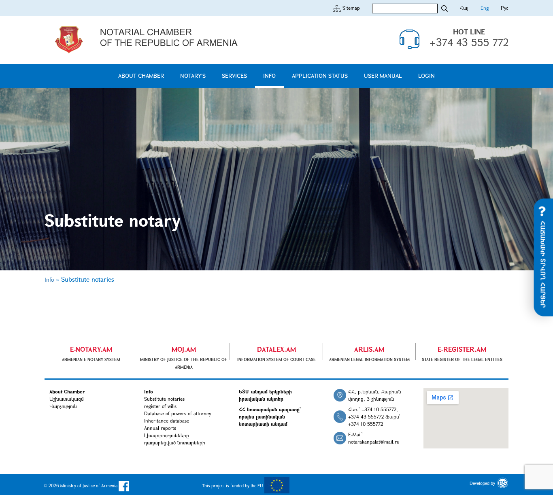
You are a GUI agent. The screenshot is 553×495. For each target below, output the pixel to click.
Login (426, 75)
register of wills (160, 406)
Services (234, 75)
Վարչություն (63, 406)
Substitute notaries (164, 398)
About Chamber (141, 75)
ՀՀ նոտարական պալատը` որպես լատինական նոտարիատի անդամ (270, 416)
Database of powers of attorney (177, 413)
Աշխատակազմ (66, 398)
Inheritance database (166, 420)
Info (269, 75)
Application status (320, 75)
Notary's (193, 75)
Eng (485, 7)
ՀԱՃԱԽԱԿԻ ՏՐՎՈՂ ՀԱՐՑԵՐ (543, 263)
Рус (504, 7)
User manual (383, 75)
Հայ (464, 7)
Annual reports (160, 428)
